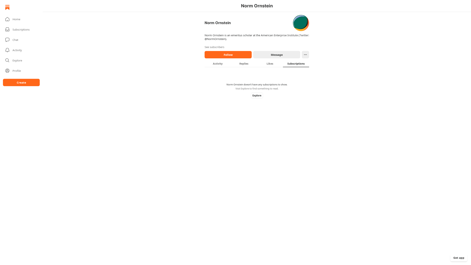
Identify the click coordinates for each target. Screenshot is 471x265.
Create (21, 82)
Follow (228, 54)
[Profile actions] (305, 54)
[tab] (218, 63)
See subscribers (214, 47)
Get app (458, 257)
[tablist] (257, 63)
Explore (256, 95)
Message (277, 54)
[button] (21, 19)
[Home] (7, 7)
